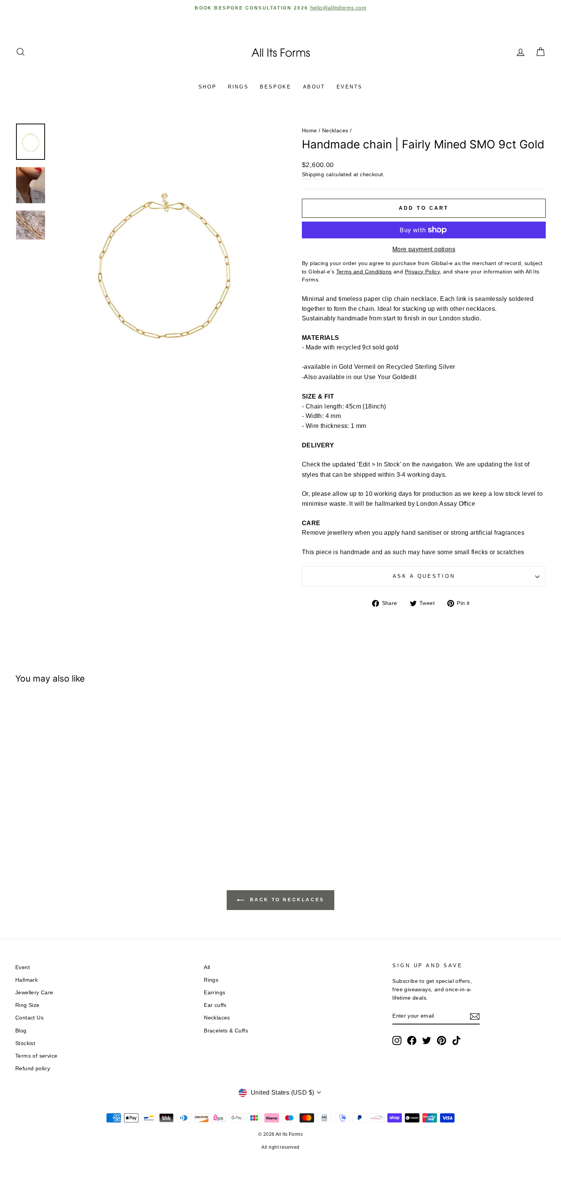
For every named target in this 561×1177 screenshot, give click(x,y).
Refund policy (32, 1068)
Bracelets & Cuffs (226, 1031)
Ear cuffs (215, 1005)
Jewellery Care (34, 992)
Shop (207, 87)
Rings (238, 87)
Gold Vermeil (357, 366)
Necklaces (335, 130)
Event (22, 967)
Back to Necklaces (285, 899)
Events (350, 87)
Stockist (25, 1043)
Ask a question (424, 576)
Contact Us (29, 1018)
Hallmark (26, 980)
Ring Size (27, 1005)
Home (309, 130)
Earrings (214, 992)
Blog (21, 1031)
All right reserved (280, 1147)
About (314, 87)
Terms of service (36, 1056)
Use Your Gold (385, 377)
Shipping (313, 174)
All (207, 967)
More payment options (423, 249)
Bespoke (275, 87)
